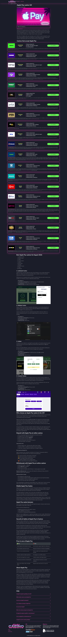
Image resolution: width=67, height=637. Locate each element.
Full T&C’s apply (35, 251)
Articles (22, 1)
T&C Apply (13, 232)
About (9, 629)
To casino (53, 45)
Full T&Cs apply (35, 79)
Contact (9, 630)
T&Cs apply (11, 49)
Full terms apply (52, 211)
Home (9, 3)
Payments (18, 1)
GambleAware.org (16, 49)
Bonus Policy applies (34, 148)
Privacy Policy (10, 631)
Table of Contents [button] (21, 26)
